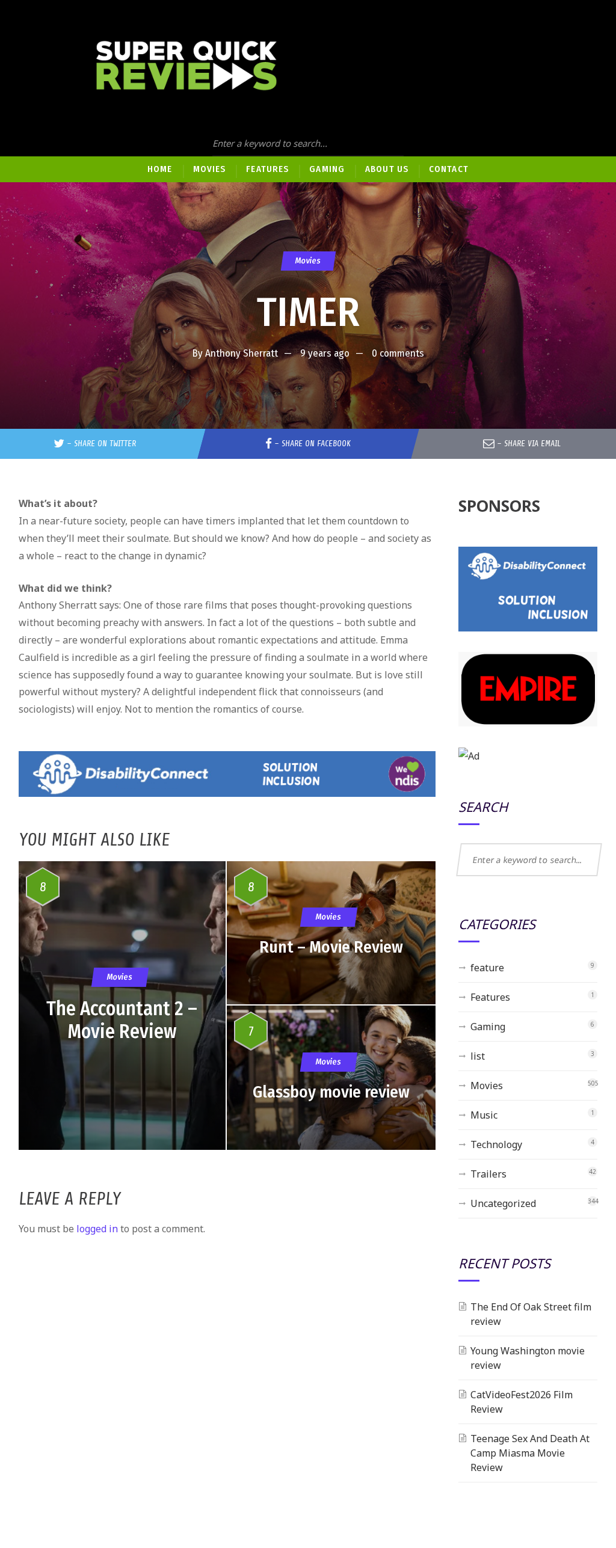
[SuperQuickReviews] (186, 66)
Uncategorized (503, 1203)
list (477, 1056)
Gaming (487, 1026)
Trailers (488, 1174)
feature (487, 967)
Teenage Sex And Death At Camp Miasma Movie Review (530, 1453)
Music (483, 1115)
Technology (496, 1144)
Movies (307, 261)
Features (490, 997)
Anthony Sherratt (241, 353)
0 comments (398, 353)
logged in (97, 1228)
